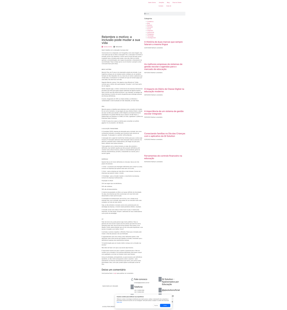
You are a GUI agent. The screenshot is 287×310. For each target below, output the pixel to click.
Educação (150, 27)
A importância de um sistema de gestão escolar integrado (164, 112)
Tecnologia (150, 36)
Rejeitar (156, 305)
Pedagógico (150, 34)
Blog (168, 2)
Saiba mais (119, 302)
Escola (149, 28)
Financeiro (150, 30)
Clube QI (168, 6)
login (115, 273)
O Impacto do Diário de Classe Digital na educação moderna (164, 90)
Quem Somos (152, 2)
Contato (161, 6)
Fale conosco (140, 279)
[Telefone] (132, 287)
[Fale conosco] (132, 279)
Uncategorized (151, 37)
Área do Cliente (176, 2)
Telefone (138, 287)
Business (149, 25)
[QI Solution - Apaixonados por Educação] (160, 279)
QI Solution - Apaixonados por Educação (170, 281)
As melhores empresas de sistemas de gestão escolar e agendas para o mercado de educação (163, 66)
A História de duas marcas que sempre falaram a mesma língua (163, 43)
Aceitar (165, 305)
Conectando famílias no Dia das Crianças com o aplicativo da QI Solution (164, 134)
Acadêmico (150, 21)
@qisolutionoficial (171, 290)
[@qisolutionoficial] (160, 290)
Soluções (161, 2)
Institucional (150, 32)
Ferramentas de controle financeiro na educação (163, 157)
